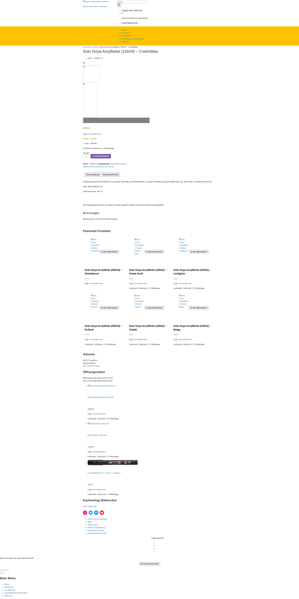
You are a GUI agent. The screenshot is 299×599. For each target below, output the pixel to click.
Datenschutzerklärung (97, 519)
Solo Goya (109, 166)
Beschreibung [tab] (92, 174)
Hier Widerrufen (90, 506)
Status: (86, 139)
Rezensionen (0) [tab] (110, 174)
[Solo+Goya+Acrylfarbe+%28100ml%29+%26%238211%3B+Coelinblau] (84, 63)
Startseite (87, 47)
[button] (109, 252)
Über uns (125, 42)
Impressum (93, 525)
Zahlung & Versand (96, 530)
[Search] (119, 5)
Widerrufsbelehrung (96, 527)
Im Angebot (127, 36)
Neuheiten (126, 33)
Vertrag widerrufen (149, 564)
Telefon (125, 10)
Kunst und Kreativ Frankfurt (95, 6)
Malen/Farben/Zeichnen (93, 166)
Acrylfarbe (114, 164)
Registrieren (132, 23)
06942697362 (93, 366)
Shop (124, 30)
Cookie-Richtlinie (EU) (97, 533)
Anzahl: (86, 153)
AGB (89, 522)
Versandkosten (94, 134)
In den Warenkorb (101, 156)
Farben (123, 164)
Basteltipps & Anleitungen (133, 39)
